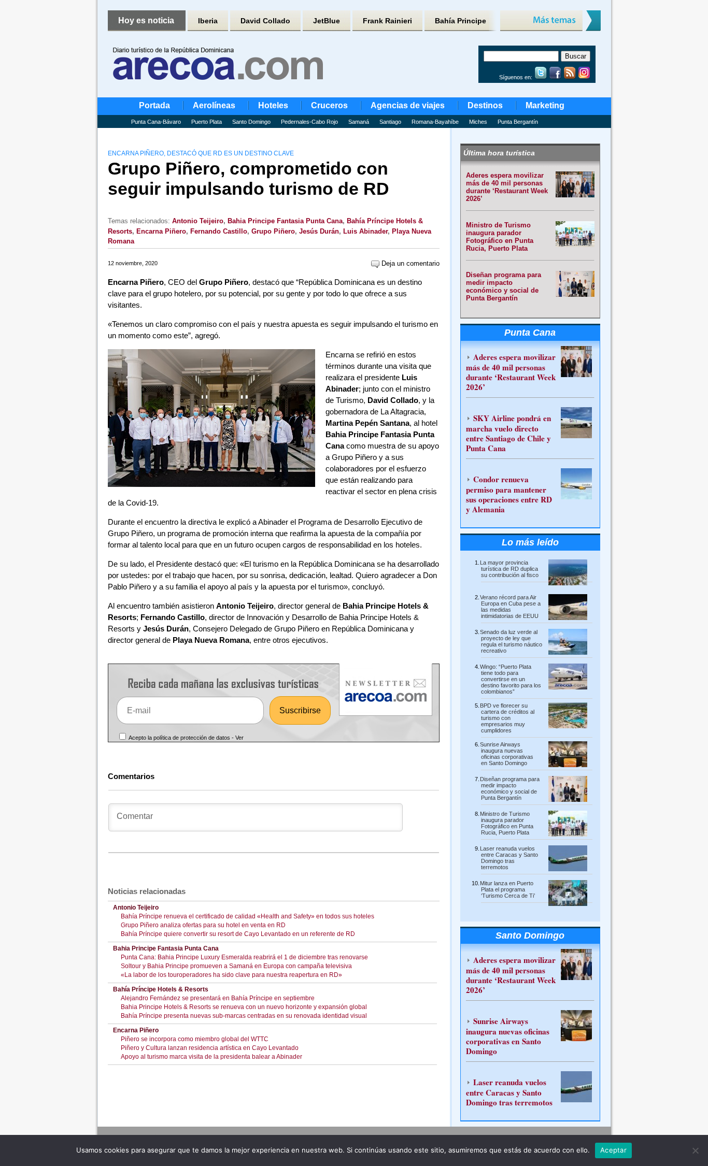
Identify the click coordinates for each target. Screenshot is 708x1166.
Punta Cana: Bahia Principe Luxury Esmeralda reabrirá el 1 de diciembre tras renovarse (244, 957)
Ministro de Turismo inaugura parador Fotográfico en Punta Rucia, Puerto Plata (499, 236)
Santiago (390, 122)
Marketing (545, 105)
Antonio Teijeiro (197, 221)
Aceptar (613, 1150)
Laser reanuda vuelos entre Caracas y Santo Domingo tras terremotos (509, 857)
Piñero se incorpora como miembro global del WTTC (194, 1039)
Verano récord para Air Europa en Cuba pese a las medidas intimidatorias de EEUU (510, 606)
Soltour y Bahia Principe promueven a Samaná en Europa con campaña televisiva (236, 966)
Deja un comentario (409, 263)
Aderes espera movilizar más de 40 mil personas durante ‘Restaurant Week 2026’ (507, 187)
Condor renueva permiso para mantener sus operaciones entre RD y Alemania (509, 494)
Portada (154, 105)
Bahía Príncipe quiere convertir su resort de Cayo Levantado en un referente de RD (238, 934)
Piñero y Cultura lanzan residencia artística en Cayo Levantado (210, 1048)
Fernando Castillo (218, 231)
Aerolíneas (214, 105)
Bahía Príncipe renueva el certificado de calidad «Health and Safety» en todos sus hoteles (247, 916)
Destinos (485, 105)
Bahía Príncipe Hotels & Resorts (160, 989)
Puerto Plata (206, 122)
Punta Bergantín (518, 122)
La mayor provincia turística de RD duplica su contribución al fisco (509, 568)
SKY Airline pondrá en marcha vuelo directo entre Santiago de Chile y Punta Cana (508, 433)
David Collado (265, 21)
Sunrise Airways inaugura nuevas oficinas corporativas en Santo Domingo (506, 753)
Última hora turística (499, 153)
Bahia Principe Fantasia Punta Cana (285, 221)
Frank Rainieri (387, 21)
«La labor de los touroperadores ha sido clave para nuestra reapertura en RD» (231, 974)
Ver (239, 738)
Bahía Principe (460, 21)
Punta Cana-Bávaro (156, 122)
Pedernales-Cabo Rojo (309, 122)
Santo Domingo (251, 122)
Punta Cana (530, 332)
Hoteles (273, 105)
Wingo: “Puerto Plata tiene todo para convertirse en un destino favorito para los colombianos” (510, 679)
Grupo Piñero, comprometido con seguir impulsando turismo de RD (248, 178)
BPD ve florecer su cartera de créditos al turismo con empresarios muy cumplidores (507, 717)
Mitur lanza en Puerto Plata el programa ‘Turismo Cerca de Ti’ (507, 889)
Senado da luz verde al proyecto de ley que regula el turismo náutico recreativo (511, 641)
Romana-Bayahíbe (435, 122)
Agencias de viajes (408, 105)
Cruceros (329, 105)
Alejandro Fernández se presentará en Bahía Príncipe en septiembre (218, 998)
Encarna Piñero (161, 231)
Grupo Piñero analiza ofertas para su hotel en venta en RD (203, 925)
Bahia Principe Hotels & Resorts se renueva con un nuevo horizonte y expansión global (244, 1007)
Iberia (208, 21)
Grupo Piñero (273, 231)
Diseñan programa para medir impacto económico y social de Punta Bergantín (503, 286)
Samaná (358, 122)
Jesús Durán (319, 231)
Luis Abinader (365, 231)
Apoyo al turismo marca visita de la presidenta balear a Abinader (211, 1056)
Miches (478, 122)
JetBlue (326, 21)
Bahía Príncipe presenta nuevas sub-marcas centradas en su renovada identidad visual (244, 1015)
